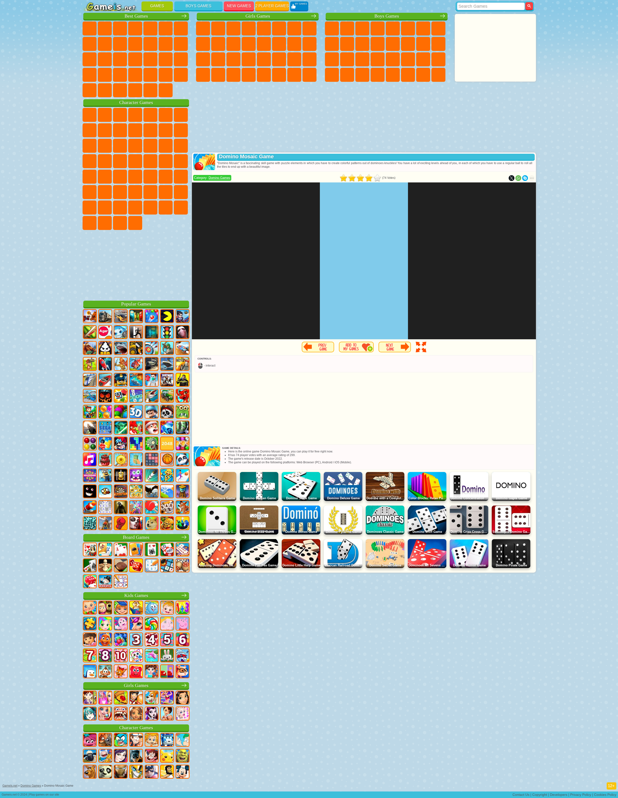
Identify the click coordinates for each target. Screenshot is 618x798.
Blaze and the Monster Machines (150, 146)
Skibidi (90, 223)
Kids (135, 28)
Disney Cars (135, 146)
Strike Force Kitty (90, 161)
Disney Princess (279, 59)
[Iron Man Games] (120, 772)
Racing (408, 44)
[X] (511, 178)
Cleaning (218, 75)
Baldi (120, 192)
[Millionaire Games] (89, 475)
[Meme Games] (151, 523)
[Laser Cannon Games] (182, 412)
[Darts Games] (120, 491)
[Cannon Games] (89, 507)
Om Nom (90, 146)
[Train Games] (89, 380)
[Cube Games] (120, 396)
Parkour (423, 75)
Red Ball (90, 130)
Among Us (166, 177)
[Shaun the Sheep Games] (89, 756)
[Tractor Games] (167, 396)
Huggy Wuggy (150, 192)
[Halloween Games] (105, 396)
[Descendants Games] (120, 756)
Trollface (105, 130)
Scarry (166, 44)
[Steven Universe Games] (151, 756)
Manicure (233, 59)
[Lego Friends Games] (182, 698)
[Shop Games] (105, 698)
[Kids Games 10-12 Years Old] (120, 655)
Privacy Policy (580, 795)
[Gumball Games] (120, 740)
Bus (332, 75)
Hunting (438, 75)
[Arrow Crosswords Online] (105, 507)
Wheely (90, 115)
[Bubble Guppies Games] (151, 740)
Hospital (218, 59)
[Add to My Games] (356, 347)
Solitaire (105, 59)
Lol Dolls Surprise (309, 75)
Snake (105, 75)
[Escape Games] (136, 332)
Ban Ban (181, 208)
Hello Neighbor (90, 208)
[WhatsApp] (518, 178)
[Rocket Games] (151, 475)
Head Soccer (120, 90)
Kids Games (136, 595)
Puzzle (120, 75)
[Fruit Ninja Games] (89, 332)
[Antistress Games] (167, 475)
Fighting (393, 44)
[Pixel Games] (89, 412)
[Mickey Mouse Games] (182, 772)
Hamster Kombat (120, 223)
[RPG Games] (182, 316)
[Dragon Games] (182, 396)
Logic (181, 44)
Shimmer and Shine (166, 161)
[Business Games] (136, 459)
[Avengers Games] (151, 772)
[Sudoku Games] (151, 565)
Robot (438, 44)
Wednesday (166, 208)
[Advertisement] (136, 264)
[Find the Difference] (167, 671)
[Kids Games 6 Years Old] (182, 639)
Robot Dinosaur (347, 59)
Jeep (408, 75)
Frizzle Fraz (135, 161)
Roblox (166, 192)
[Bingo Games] (182, 565)
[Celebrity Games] (182, 714)
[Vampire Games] (136, 523)
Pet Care (279, 75)
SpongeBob (105, 115)
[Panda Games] (182, 459)
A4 (105, 192)
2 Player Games (272, 6)
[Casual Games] (136, 507)
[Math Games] (182, 608)
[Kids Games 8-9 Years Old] (105, 655)
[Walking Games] (182, 475)
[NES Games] (120, 475)
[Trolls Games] (89, 740)
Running (362, 75)
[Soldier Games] (151, 412)
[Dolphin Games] (151, 655)
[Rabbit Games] (182, 655)
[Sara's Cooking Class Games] (89, 698)
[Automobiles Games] (120, 316)
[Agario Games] (105, 332)
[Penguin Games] (89, 671)
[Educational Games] (120, 608)
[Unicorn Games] (136, 624)
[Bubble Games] (120, 639)
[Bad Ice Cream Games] (105, 348)
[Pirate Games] (167, 412)
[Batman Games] (136, 756)
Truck (378, 44)
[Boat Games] (105, 380)
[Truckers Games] (105, 316)
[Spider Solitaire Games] (151, 549)
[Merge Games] (182, 523)
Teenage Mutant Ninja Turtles (332, 44)
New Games (239, 6)
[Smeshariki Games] (151, 608)
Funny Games (135, 44)
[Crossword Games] (136, 396)
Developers (558, 795)
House (294, 75)
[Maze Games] (89, 523)
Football (347, 28)
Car (438, 28)
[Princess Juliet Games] (105, 624)
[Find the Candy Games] (151, 624)
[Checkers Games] (120, 565)
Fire (347, 75)
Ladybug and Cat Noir (120, 130)
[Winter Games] (167, 491)
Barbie (249, 28)
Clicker (90, 59)
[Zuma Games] (120, 412)
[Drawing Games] (136, 655)
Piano (233, 75)
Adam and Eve (150, 161)
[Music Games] (89, 459)
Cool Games (166, 75)
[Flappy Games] (105, 491)
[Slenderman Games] (182, 332)
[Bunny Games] (167, 655)
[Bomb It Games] (120, 332)
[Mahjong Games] (105, 549)
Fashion (294, 59)
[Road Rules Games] (167, 332)
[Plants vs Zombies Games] (151, 444)
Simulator (120, 28)
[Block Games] (105, 444)
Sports (120, 44)
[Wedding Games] (105, 714)
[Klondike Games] (136, 549)
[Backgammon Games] (136, 565)
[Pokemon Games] (167, 756)
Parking (332, 28)
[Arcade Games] (167, 316)
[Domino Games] (182, 549)
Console (166, 90)
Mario (105, 161)
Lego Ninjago (150, 115)
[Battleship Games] (136, 380)
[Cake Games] (105, 459)
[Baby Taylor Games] (151, 671)
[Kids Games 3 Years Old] (136, 639)
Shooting (378, 75)
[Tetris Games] (136, 444)
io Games (150, 44)
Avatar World (135, 208)
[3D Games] (136, 412)
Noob (181, 192)
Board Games (136, 537)
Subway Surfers (166, 130)
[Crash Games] (89, 396)
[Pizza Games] (120, 698)
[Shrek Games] (182, 756)
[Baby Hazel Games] (167, 608)
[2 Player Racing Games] (182, 348)
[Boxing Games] (120, 523)
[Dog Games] (151, 698)
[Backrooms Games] (120, 507)
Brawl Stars (181, 177)
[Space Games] (105, 364)
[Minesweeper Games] (167, 565)
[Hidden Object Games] (182, 428)
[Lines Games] (89, 444)
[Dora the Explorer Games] (89, 639)
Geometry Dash (105, 44)
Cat (233, 44)
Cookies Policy (605, 795)
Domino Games (219, 178)
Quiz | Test (264, 28)
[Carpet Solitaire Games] (89, 565)
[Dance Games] (167, 698)
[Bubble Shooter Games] (151, 316)
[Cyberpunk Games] (182, 380)
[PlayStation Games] (182, 507)
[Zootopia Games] (105, 740)
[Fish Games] (105, 639)
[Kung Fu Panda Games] (105, 772)
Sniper (423, 44)
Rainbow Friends (105, 208)
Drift (438, 59)
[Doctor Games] (151, 380)
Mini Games (166, 59)
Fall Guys (135, 177)
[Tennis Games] (151, 507)
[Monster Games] (136, 475)
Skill (166, 28)
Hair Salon (264, 44)
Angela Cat (203, 44)
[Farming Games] (136, 428)
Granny (135, 192)
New (90, 28)
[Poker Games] (167, 549)
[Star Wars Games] (120, 428)
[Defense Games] (167, 348)
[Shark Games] (120, 348)
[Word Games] (136, 491)
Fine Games (150, 59)
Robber (378, 59)
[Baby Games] (89, 608)
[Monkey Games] (105, 671)
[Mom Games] (167, 714)
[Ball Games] (167, 459)
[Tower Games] (182, 491)
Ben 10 (423, 59)
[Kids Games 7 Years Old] (89, 655)
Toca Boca (120, 208)
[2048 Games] (167, 444)
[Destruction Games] (120, 459)
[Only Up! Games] (105, 523)
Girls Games (258, 16)
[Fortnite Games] (167, 380)
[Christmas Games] (151, 428)
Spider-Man (120, 161)
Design (203, 75)
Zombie (393, 28)
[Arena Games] (120, 364)
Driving (105, 90)
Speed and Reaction (181, 59)
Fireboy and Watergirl (233, 28)
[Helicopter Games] (136, 364)
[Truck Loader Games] (136, 348)
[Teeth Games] (120, 714)
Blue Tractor (120, 177)
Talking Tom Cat (135, 115)
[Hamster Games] (182, 671)
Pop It (90, 44)
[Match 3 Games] (167, 428)
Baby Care (309, 59)
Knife (120, 59)
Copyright (539, 795)
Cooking (264, 75)
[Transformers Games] (136, 772)
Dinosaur (135, 59)
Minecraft (423, 28)
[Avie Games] (136, 714)
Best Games (136, 16)
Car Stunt (90, 75)
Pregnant (309, 44)
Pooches (181, 146)
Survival (362, 59)
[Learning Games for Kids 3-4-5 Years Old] (136, 608)
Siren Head (150, 177)
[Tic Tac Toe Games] (120, 581)
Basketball (90, 90)
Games (157, 6)
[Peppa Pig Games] (182, 624)
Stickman (362, 44)
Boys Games (198, 6)
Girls (105, 28)
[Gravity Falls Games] (136, 740)
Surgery (249, 59)
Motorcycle (347, 44)
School (181, 75)
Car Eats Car (393, 59)
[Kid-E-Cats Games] (120, 671)
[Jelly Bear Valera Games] (136, 671)
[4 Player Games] (136, 316)
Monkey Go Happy (181, 161)
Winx (249, 75)
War (135, 90)
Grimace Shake (105, 223)
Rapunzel (203, 59)
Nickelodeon (150, 75)
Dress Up (249, 44)
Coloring (309, 28)
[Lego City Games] (120, 380)
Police (332, 59)
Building (150, 90)
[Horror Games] (89, 491)
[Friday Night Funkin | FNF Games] (120, 444)
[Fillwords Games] (151, 459)
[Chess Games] (105, 565)
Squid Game (90, 192)
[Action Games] (89, 316)
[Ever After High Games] (151, 714)
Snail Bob (181, 115)
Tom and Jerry (90, 177)
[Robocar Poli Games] (167, 740)
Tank (378, 28)
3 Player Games (135, 75)
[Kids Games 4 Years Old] (151, 639)
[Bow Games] (151, 348)
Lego (150, 130)
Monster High (279, 28)
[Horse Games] (89, 348)
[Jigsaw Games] (89, 624)
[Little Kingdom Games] (167, 624)
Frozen (218, 44)
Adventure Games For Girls (294, 28)
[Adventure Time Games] (105, 756)
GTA (408, 59)
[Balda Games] (167, 507)
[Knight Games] (167, 523)
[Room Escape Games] (151, 332)
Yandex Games (181, 28)
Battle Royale (408, 28)
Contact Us (521, 795)
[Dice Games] (89, 581)
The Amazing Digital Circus (135, 223)
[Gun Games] (89, 428)
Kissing (279, 44)
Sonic (166, 146)
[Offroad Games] (151, 364)
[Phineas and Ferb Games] (182, 740)
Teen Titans (105, 177)
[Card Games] (120, 549)
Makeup (264, 59)
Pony (203, 28)
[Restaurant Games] (136, 698)
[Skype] (525, 178)
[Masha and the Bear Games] (105, 608)
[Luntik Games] (120, 624)
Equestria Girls (218, 28)
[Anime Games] (89, 714)
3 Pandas (120, 146)
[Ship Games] (167, 364)
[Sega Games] (105, 428)
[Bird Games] (151, 491)
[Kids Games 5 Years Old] (167, 639)
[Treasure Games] (182, 444)
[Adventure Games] (89, 364)
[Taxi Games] (182, 364)
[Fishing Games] (151, 396)
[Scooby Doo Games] (89, 772)
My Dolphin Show (105, 146)
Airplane (393, 75)
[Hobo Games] (167, 772)
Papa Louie (294, 44)
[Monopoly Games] (105, 581)
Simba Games (150, 208)
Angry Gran (135, 130)
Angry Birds (181, 130)
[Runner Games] (105, 475)
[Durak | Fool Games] (89, 549)
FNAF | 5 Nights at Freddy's (166, 115)
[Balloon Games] (105, 412)
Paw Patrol (120, 115)
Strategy (362, 28)
